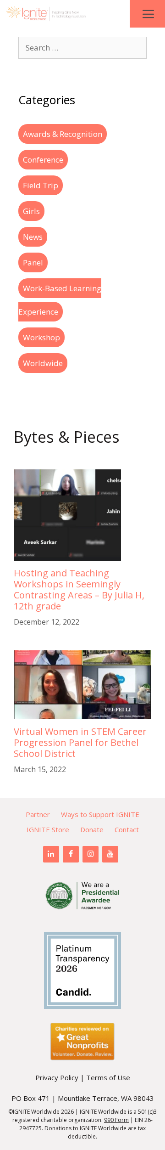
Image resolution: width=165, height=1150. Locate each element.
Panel (33, 262)
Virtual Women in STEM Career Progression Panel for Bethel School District (80, 742)
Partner (38, 814)
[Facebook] (71, 854)
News (33, 236)
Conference (43, 159)
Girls (31, 211)
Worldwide (43, 363)
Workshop (41, 337)
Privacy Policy (56, 1077)
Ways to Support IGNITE (100, 814)
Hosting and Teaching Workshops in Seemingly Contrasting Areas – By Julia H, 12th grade (79, 589)
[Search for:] (82, 47)
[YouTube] (110, 854)
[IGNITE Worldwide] (46, 14)
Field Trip (40, 185)
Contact (127, 829)
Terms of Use (108, 1077)
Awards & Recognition (62, 134)
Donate (92, 829)
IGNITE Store (48, 829)
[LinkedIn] (51, 854)
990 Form (116, 1120)
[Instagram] (90, 854)
